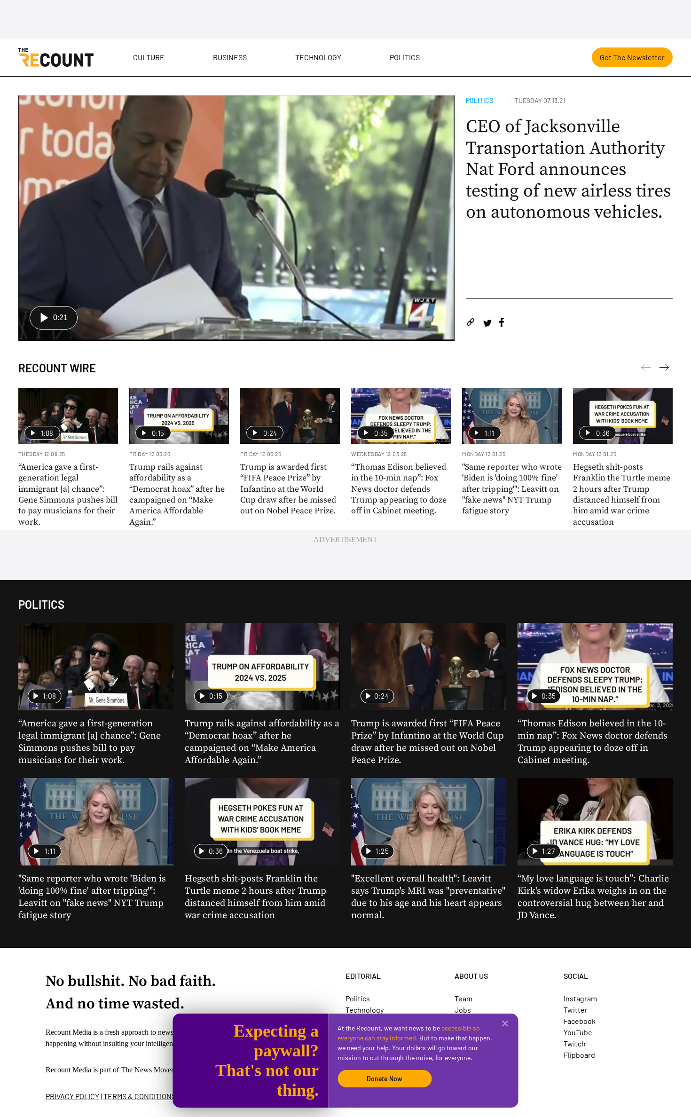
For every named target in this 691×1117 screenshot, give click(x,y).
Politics (405, 57)
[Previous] (664, 369)
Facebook (580, 1020)
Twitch (575, 1043)
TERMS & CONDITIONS (139, 1096)
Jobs (463, 1009)
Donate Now (384, 1079)
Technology (318, 57)
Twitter (576, 1009)
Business (230, 57)
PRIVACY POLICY (72, 1096)
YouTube (578, 1032)
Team (463, 998)
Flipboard (579, 1054)
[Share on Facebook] (501, 323)
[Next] (645, 369)
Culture (149, 57)
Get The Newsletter (632, 57)
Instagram (580, 998)
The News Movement (153, 1070)
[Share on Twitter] (487, 323)
